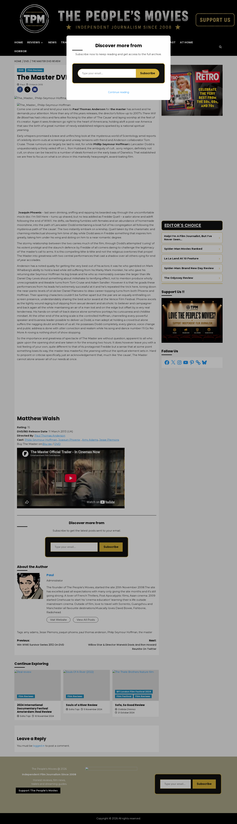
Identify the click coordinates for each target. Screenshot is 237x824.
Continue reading (118, 92)
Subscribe (147, 73)
